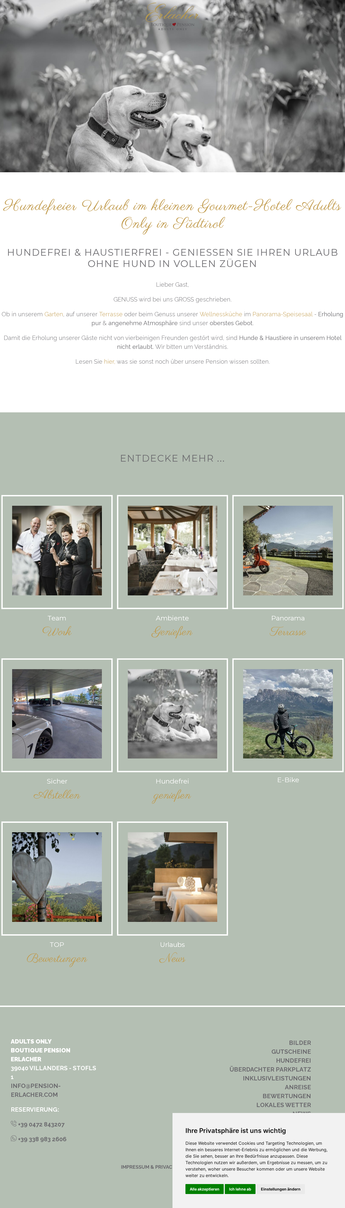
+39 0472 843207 (40, 1124)
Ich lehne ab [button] (240, 1189)
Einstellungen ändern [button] (281, 1189)
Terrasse (111, 314)
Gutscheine (291, 1051)
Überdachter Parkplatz (270, 1069)
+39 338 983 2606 (42, 1139)
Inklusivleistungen (277, 1078)
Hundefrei (293, 1060)
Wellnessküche (221, 314)
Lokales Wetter (283, 1104)
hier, (109, 361)
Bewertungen (287, 1096)
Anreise (298, 1087)
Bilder (300, 1042)
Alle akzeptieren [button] (204, 1189)
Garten (53, 314)
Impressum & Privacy (148, 1167)
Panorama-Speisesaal (283, 314)
